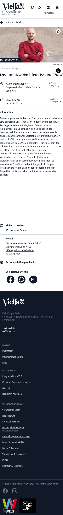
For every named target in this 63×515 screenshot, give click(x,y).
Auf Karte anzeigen (53, 84)
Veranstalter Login (11, 409)
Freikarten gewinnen (12, 394)
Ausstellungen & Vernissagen (16, 436)
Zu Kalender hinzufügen (54, 100)
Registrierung (8, 415)
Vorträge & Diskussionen (14, 454)
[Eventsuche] (32, 7)
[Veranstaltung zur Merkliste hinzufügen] (58, 31)
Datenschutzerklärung (12, 356)
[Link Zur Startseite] (31, 302)
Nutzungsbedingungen (13, 427)
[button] (5, 509)
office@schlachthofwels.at (20, 250)
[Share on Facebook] (10, 279)
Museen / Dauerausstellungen (16, 382)
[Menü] (57, 7)
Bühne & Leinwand (11, 448)
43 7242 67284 (13, 254)
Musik (5, 460)
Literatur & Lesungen (12, 465)
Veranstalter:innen (11, 421)
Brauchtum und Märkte (13, 442)
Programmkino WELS (12, 376)
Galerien (6, 388)
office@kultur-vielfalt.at (13, 335)
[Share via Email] (34, 279)
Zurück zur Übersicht (14, 22)
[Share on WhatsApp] (22, 279)
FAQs (4, 362)
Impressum (7, 351)
